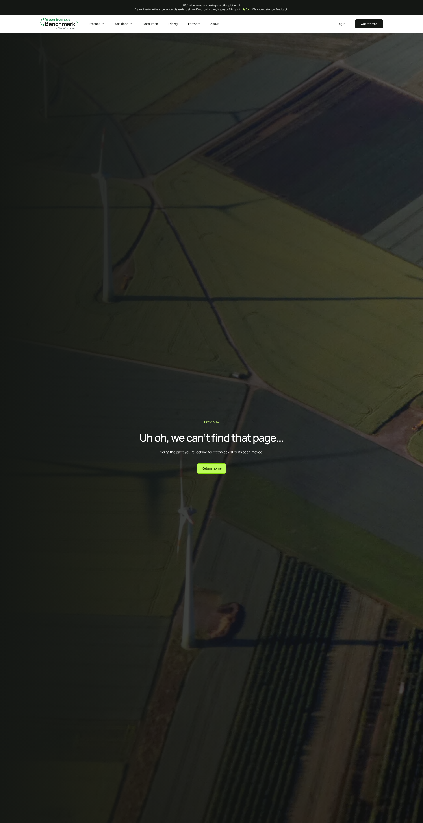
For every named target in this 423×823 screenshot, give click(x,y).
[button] (97, 24)
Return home (211, 468)
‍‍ (369, 24)
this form (246, 9)
